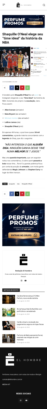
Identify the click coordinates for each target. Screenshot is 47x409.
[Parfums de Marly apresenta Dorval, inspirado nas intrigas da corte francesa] (8, 338)
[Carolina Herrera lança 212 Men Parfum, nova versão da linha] (8, 299)
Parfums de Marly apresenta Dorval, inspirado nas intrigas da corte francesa (30, 337)
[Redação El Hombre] (23, 259)
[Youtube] (25, 280)
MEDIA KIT (6, 384)
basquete (12, 184)
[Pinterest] (22, 87)
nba (18, 184)
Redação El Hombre (23, 271)
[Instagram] (21, 280)
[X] (17, 87)
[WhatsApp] (27, 87)
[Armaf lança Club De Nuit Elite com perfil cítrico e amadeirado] (8, 312)
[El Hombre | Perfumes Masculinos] (24, 5)
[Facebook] (11, 87)
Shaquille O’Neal (27, 184)
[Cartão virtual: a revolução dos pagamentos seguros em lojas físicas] (8, 325)
